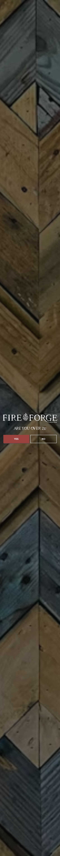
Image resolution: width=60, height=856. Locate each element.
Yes (16, 439)
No (43, 439)
